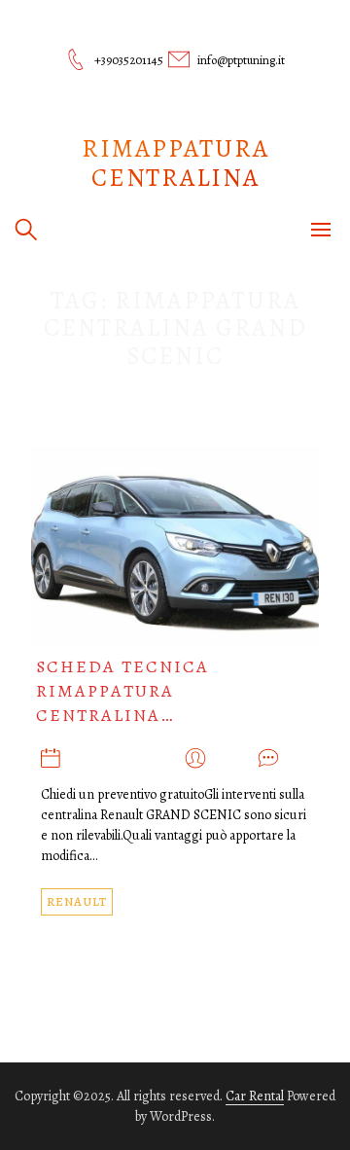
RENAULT (77, 901)
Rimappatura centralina (175, 163)
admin (232, 759)
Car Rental (255, 1096)
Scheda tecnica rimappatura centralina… (122, 691)
